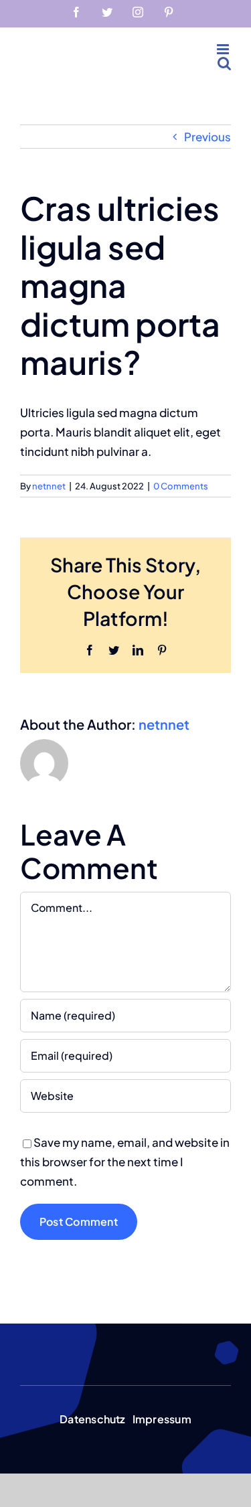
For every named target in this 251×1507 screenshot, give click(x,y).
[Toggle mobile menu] (224, 49)
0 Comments (180, 486)
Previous (207, 136)
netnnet (49, 486)
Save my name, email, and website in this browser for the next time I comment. (125, 1161)
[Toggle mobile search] (224, 63)
